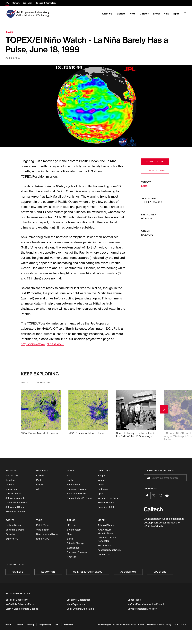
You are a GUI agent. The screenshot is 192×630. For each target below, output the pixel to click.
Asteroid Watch (106, 525)
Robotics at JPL (106, 507)
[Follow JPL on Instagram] (160, 495)
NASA (8, 624)
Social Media (104, 545)
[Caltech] (153, 509)
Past (38, 480)
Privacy (30, 624)
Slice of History (106, 502)
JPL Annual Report (15, 507)
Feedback (68, 624)
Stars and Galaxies (77, 489)
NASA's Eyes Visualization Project (146, 604)
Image (9, 31)
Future (39, 484)
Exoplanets (73, 547)
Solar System (74, 484)
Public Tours (42, 525)
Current (40, 475)
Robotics (71, 556)
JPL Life (71, 525)
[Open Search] (185, 13)
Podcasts (103, 489)
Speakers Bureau (14, 529)
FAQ (57, 624)
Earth (144, 186)
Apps (100, 493)
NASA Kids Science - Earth (19, 604)
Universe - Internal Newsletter (107, 539)
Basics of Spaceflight (16, 599)
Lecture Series (13, 525)
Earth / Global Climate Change (21, 608)
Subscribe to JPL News (79, 498)
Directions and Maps (47, 534)
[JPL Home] (33, 14)
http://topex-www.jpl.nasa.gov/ (42, 344)
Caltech (19, 624)
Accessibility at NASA (109, 550)
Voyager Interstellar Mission (142, 608)
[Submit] (147, 478)
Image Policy (45, 624)
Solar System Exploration (80, 608)
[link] (96, 106)
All (37, 489)
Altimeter (43, 382)
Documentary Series (16, 502)
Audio (101, 484)
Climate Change (75, 543)
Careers (9, 484)
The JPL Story (13, 493)
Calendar (10, 534)
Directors (10, 480)
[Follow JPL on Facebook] (147, 495)
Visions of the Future (109, 498)
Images (101, 475)
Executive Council (15, 511)
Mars (69, 534)
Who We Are (11, 475)
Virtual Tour (42, 529)
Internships (11, 489)
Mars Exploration (76, 604)
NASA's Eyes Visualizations (105, 531)
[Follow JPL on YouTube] (167, 495)
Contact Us (104, 554)
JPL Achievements (15, 498)
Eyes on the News (76, 493)
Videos (101, 480)
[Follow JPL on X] (153, 495)
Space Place (134, 599)
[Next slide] (164, 409)
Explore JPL (11, 538)
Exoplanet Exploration (79, 599)
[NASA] (10, 14)
